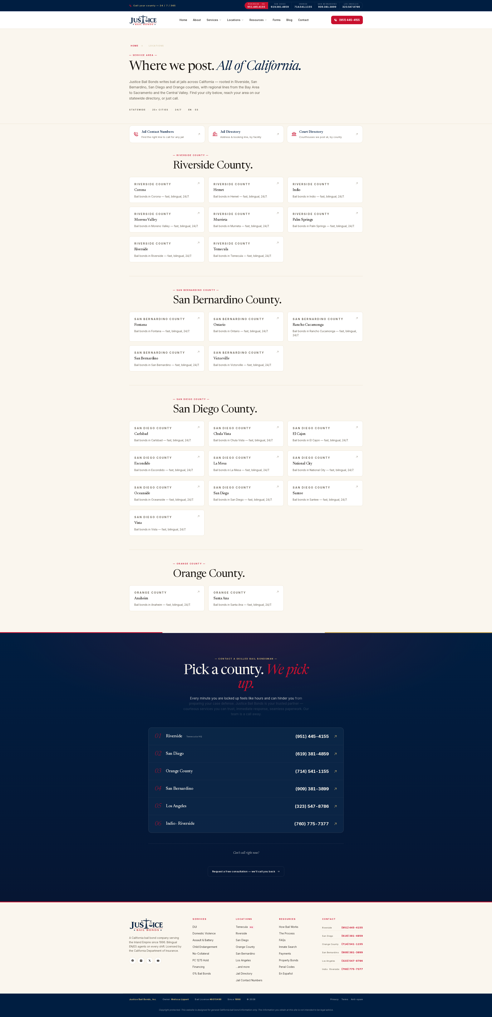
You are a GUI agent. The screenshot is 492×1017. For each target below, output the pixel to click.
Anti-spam (357, 999)
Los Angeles (243, 960)
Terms (344, 999)
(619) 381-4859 (352, 935)
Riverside (241, 933)
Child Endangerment (205, 946)
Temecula (244, 926)
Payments (285, 953)
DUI (195, 926)
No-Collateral (201, 953)
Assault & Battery (203, 940)
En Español (286, 973)
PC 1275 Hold (201, 960)
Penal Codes (287, 966)
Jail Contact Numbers (249, 980)
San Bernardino (245, 953)
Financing (198, 966)
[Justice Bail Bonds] (156, 925)
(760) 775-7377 (352, 969)
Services (212, 20)
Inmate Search (288, 946)
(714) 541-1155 (352, 944)
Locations (233, 20)
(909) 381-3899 (352, 952)
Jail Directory (244, 973)
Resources (256, 20)
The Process (287, 933)
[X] (149, 960)
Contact (303, 20)
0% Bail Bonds (202, 973)
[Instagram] (141, 960)
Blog (289, 20)
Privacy (334, 999)
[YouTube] (158, 960)
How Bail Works (288, 926)
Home (183, 20)
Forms (277, 20)
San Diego (242, 940)
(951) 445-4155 (352, 927)
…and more (243, 966)
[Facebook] (132, 960)
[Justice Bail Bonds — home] (143, 20)
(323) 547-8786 (352, 960)
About (197, 20)
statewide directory (144, 98)
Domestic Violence (204, 933)
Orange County (245, 946)
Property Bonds (288, 960)
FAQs (282, 940)
